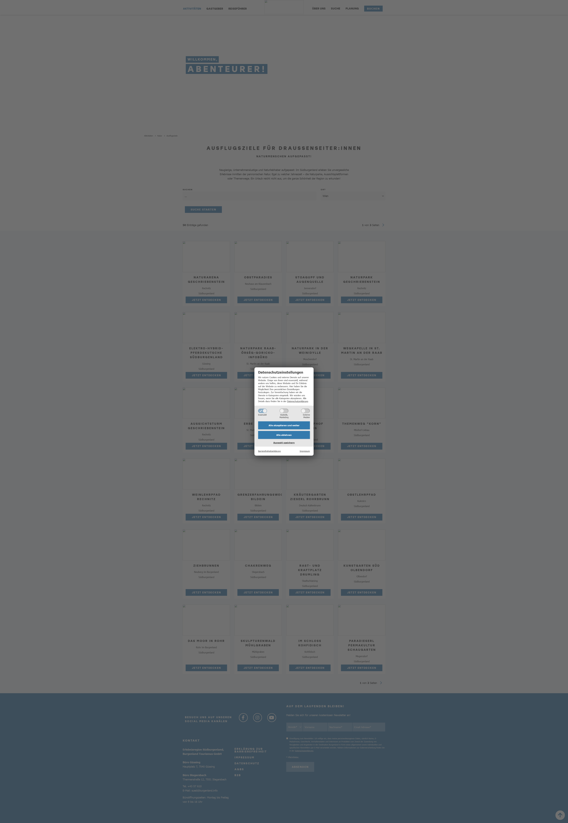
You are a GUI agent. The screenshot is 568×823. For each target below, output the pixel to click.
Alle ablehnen (284, 435)
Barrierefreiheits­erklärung (269, 451)
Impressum (305, 451)
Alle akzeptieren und (284, 425)
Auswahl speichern (284, 442)
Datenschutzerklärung (297, 401)
